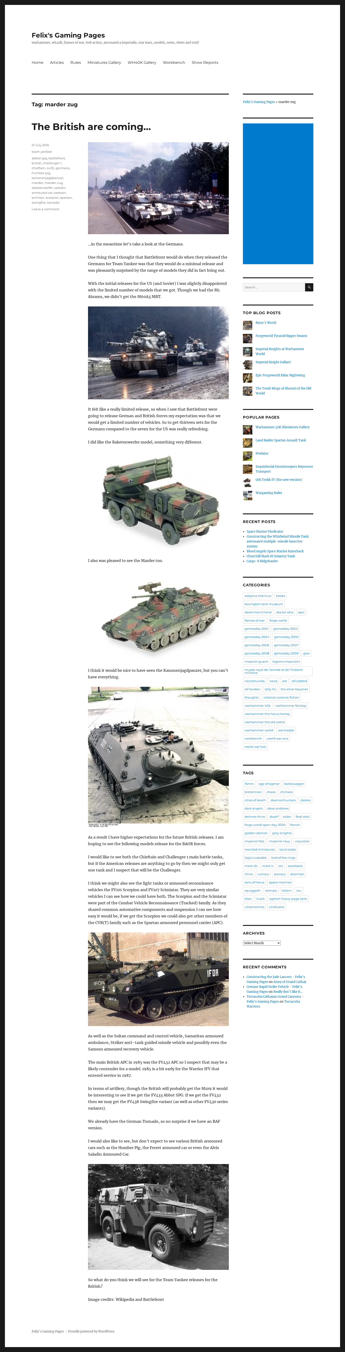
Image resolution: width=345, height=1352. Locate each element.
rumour (263, 874)
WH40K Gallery (142, 62)
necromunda (255, 681)
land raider (288, 849)
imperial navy (279, 841)
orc (280, 866)
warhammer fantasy (290, 705)
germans (62, 168)
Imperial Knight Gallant (273, 362)
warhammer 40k (258, 705)
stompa (271, 890)
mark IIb (251, 866)
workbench (253, 738)
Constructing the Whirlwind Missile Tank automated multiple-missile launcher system (278, 541)
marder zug (54, 183)
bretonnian (253, 792)
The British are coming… (91, 126)
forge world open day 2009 (265, 825)
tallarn (287, 890)
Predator (262, 453)
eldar (287, 816)
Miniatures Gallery (104, 62)
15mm (249, 784)
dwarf (274, 816)
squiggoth (253, 890)
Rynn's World (266, 323)
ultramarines (254, 907)
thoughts (252, 697)
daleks (305, 800)
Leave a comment (45, 209)
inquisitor (302, 841)
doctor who (284, 612)
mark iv (268, 866)
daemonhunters (283, 800)
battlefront (57, 158)
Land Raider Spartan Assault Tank (281, 440)
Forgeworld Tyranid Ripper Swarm (281, 336)
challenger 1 (52, 163)
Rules (75, 62)
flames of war (255, 620)
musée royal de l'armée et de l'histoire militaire (274, 671)
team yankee (42, 151)
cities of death (255, 800)
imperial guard (256, 661)
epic (301, 612)
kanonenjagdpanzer (47, 178)
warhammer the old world (265, 722)
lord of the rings (283, 857)
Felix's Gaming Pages (68, 35)
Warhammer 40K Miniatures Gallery (283, 427)
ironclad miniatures (260, 849)
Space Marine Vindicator (265, 532)
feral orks (302, 816)
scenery (280, 874)
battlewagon (294, 784)
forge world (278, 620)
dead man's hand (258, 612)
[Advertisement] (279, 194)
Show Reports (205, 62)
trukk (261, 899)
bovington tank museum (264, 604)
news (273, 681)
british (37, 163)
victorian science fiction (281, 697)
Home (37, 62)
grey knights (281, 833)
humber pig (41, 173)
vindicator (276, 907)
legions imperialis (286, 661)
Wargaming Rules (269, 493)
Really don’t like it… (288, 992)
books (280, 596)
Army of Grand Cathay (289, 982)
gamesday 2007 (286, 645)
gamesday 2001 (256, 628)
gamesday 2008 (257, 653)
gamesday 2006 (257, 645)
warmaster (286, 730)
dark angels (254, 808)
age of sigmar (269, 784)
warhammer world (259, 730)
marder (37, 183)
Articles (57, 62)
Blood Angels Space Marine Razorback (275, 551)
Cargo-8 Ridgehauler (262, 561)
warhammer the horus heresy (267, 714)
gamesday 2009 (286, 653)
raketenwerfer (42, 188)
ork (284, 681)
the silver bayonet (294, 689)
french (295, 825)
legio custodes (256, 857)
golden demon (256, 833)
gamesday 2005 (286, 637)
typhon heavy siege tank (288, 899)
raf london (252, 689)
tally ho (270, 689)
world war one (277, 738)
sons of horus (254, 882)
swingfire (39, 202)
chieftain (38, 168)
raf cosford (299, 681)
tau (299, 890)
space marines (280, 882)
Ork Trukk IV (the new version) (279, 480)
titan (248, 899)
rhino (249, 874)
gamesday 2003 (285, 628)
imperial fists (254, 841)
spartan (66, 197)
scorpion (52, 197)
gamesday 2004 (257, 637)
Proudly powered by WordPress (91, 1331)
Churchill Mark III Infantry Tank (271, 556)
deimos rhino (255, 816)
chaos (271, 792)
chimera (286, 792)
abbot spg (39, 158)
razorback (295, 866)
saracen (60, 193)
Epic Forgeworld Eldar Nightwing (280, 375)
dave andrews (278, 808)
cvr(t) (50, 168)
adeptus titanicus (258, 596)
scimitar (38, 197)
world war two (255, 747)
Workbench (174, 62)
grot (306, 653)
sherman (297, 874)
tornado (53, 202)
